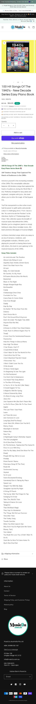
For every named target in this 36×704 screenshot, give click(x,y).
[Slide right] (22, 82)
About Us (7, 586)
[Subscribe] (30, 676)
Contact (6, 591)
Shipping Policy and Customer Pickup (17, 600)
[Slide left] (13, 82)
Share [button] (6, 559)
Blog (5, 609)
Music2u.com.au (15, 700)
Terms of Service (10, 595)
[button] (2, 27)
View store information (11, 154)
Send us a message (11, 649)
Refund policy (8, 604)
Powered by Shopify (23, 700)
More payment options (18, 143)
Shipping (11, 106)
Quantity (4, 121)
